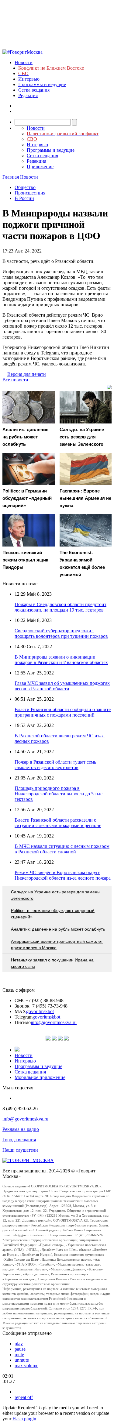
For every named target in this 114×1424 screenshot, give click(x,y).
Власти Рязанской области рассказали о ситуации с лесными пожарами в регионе (58, 822)
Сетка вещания (34, 90)
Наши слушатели (20, 1150)
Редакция (28, 95)
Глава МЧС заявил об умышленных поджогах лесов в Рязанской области (62, 686)
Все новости (15, 379)
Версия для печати (26, 374)
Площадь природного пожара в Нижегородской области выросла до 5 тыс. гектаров (59, 794)
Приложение (40, 166)
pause (20, 1349)
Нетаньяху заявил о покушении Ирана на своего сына (52, 963)
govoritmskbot (40, 1011)
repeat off (24, 1397)
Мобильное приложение (40, 1077)
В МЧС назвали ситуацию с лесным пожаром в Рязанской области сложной (62, 849)
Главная (10, 177)
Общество (25, 187)
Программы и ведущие (42, 84)
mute (19, 1354)
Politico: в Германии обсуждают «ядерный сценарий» (53, 913)
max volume (26, 1365)
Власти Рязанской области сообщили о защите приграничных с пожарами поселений (63, 712)
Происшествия (30, 192)
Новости (24, 62)
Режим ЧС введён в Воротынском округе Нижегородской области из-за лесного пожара (63, 875)
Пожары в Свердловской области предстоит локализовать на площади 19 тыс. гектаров (60, 607)
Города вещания (19, 1139)
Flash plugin (24, 1418)
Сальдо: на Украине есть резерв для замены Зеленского (55, 895)
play (19, 1343)
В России (24, 198)
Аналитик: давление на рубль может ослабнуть (58, 929)
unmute (22, 1360)
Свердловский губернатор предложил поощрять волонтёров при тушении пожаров (61, 633)
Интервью (29, 79)
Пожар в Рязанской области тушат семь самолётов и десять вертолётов (55, 764)
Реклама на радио (20, 1129)
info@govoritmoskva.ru (54, 1022)
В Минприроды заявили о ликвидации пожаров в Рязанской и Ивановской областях (61, 659)
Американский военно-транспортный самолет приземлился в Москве (57, 944)
